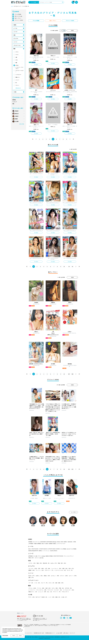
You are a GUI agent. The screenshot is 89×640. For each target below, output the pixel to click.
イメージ (15, 41)
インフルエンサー (18, 74)
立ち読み (36, 64)
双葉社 (54, 543)
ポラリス (37, 557)
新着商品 (14, 99)
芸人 (16, 82)
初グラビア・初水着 (42, 597)
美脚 (65, 568)
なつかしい (55, 575)
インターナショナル (60, 570)
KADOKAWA (43, 541)
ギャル (70, 570)
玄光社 (58, 541)
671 (69, 469)
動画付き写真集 (49, 556)
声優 (16, 62)
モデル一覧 (21, 124)
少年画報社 (30, 543)
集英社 (65, 541)
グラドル (32, 588)
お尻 (48, 568)
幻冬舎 (62, 541)
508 (72, 374)
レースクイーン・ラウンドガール (19, 68)
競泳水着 (46, 563)
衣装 (14, 35)
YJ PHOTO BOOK (43, 548)
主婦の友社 (69, 541)
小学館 (74, 541)
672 (72, 469)
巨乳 (41, 568)
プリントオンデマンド (68, 556)
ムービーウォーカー (61, 543)
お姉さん (39, 575)
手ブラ (31, 597)
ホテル (52, 582)
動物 (58, 597)
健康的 (31, 570)
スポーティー (49, 570)
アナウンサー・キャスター (19, 71)
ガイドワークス (36, 541)
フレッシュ (40, 570)
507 (69, 374)
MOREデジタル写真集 (61, 548)
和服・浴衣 (62, 563)
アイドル (17, 54)
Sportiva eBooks (53, 550)
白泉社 (46, 543)
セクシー (73, 575)
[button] (76, 487)
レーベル (15, 28)
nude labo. (41, 557)
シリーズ (15, 31)
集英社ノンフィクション (44, 550)
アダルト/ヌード (65, 591)
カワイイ (64, 575)
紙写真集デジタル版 (32, 556)
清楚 (31, 577)
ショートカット (56, 568)
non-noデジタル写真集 (71, 548)
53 (69, 266)
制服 (39, 563)
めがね (54, 563)
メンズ (51, 597)
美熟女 (47, 575)
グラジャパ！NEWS (19, 20)
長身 (71, 568)
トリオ (37, 582)
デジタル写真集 (18, 14)
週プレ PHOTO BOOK (33, 548)
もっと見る (73, 512)
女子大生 (17, 65)
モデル (55, 588)
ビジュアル (15, 38)
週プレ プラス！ (18, 18)
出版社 (14, 24)
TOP (12, 6)
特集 (13, 103)
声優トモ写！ (31, 557)
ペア (31, 582)
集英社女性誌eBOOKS (33, 550)
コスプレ (32, 563)
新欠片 (43, 543)
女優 (16, 57)
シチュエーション (17, 45)
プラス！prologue (41, 556)
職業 (14, 48)
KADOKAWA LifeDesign (51, 541)
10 (64, 266)
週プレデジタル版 (18, 16)
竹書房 (35, 543)
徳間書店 (39, 543)
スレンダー (33, 568)
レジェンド (42, 591)
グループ (44, 582)
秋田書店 (30, 541)
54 (72, 266)
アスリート (17, 85)
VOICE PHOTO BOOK (58, 556)
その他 (14, 91)
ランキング (14, 101)
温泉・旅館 (59, 582)
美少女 (31, 575)
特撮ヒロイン (18, 77)
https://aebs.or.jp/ (27, 626)
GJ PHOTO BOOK (51, 548)
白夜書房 (51, 543)
